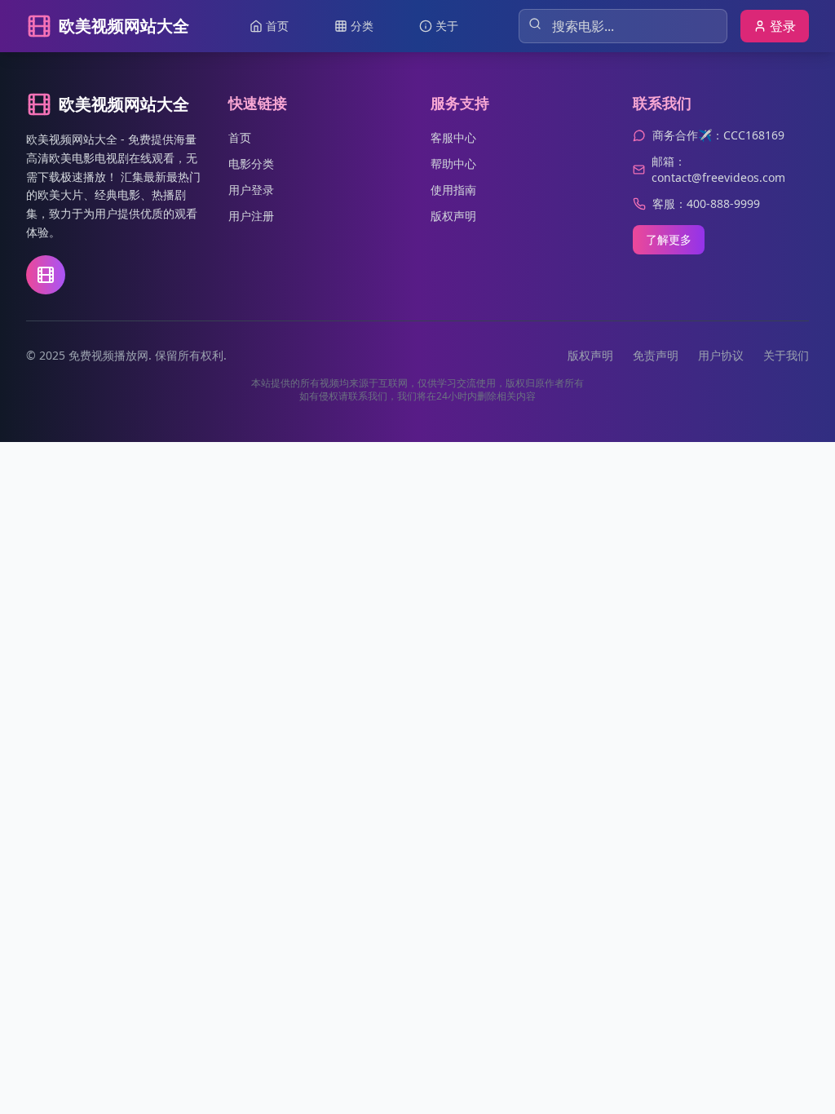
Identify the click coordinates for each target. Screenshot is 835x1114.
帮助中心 (453, 163)
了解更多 (668, 239)
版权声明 (453, 215)
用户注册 (251, 215)
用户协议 (721, 355)
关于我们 (786, 355)
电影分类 (251, 163)
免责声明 (655, 355)
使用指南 (453, 189)
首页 (239, 137)
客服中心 (453, 137)
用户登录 (251, 189)
